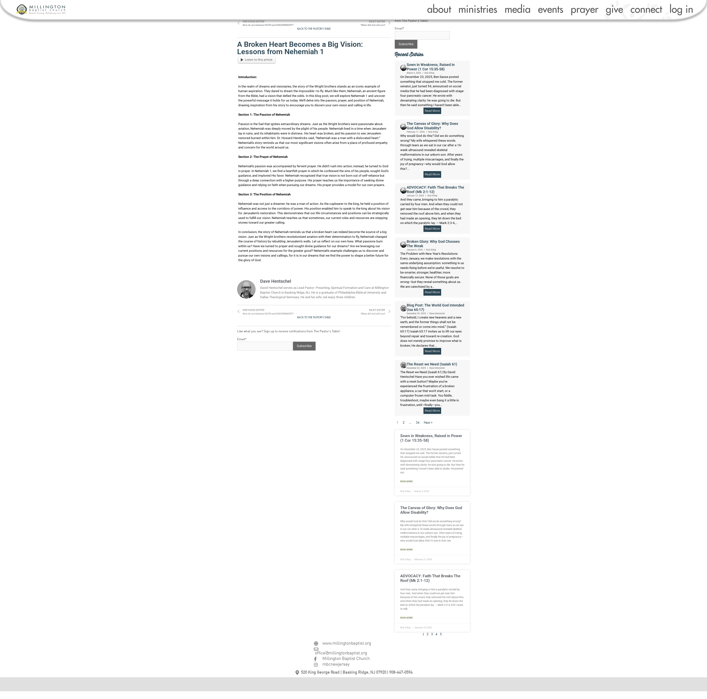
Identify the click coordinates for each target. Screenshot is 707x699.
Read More (406, 481)
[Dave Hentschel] (403, 308)
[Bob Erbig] (403, 67)
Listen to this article (258, 59)
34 (417, 422)
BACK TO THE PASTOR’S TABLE (314, 29)
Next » (428, 422)
